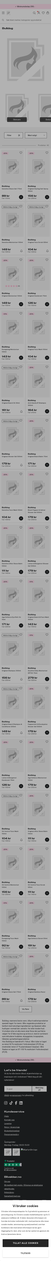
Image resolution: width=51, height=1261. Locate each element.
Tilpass (25, 1253)
